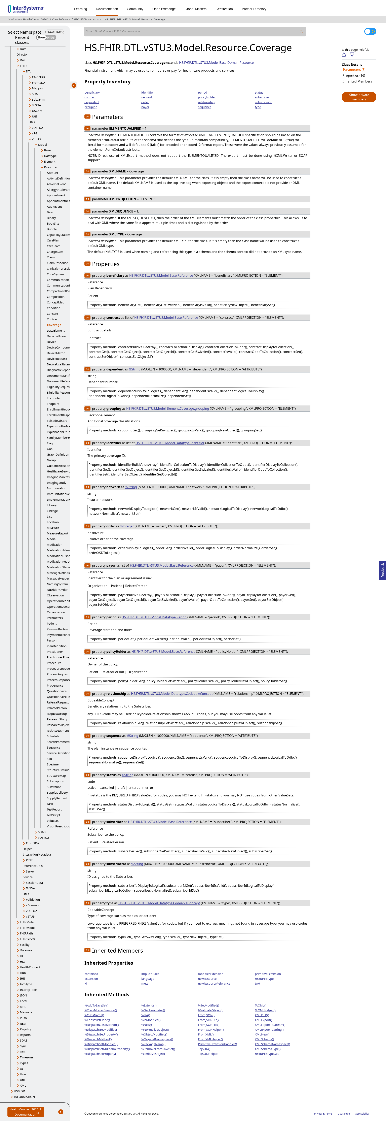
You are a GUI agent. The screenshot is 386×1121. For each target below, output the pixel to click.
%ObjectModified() (154, 1034)
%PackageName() (153, 1044)
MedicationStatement (61, 567)
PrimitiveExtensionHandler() (217, 1044)
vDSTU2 (37, 128)
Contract (53, 319)
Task (50, 804)
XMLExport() (263, 1020)
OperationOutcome (60, 606)
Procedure (54, 663)
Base (47, 150)
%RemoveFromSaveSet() (158, 1049)
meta (144, 983)
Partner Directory (254, 9)
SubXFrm (38, 99)
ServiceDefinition (58, 753)
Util (34, 116)
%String (135, 369)
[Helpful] (344, 55)
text (257, 983)
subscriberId (263, 102)
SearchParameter (59, 742)
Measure (53, 528)
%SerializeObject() (153, 1054)
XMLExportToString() (269, 1029)
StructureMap (56, 775)
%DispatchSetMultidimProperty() (107, 1049)
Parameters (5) (354, 69)
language (147, 979)
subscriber (262, 97)
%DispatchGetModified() (101, 1029)
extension (91, 979)
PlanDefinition (57, 646)
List (49, 516)
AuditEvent (54, 206)
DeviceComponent (59, 347)
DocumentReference (61, 381)
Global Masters (195, 9)
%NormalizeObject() (155, 1029)
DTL (119, 19)
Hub (23, 973)
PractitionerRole (58, 657)
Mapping (38, 88)
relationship (206, 102)
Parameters (55, 618)
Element (49, 161)
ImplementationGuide (62, 499)
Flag (50, 443)
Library (52, 505)
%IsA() (145, 1015)
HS (106, 19)
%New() (146, 1025)
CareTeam (54, 246)
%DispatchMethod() (98, 1039)
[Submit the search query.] (301, 31)
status (259, 92)
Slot (49, 759)
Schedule (53, 736)
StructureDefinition (60, 770)
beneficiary (92, 92)
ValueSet (53, 821)
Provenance (55, 685)
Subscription (55, 781)
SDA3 (36, 94)
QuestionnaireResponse (63, 697)
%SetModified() (208, 1005)
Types (24, 1063)
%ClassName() (94, 1015)
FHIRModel (27, 928)
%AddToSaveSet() (96, 1005)
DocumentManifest (60, 375)
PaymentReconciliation (62, 635)
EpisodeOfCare (57, 421)
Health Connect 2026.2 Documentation (26, 1112)
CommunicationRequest (63, 285)
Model (136, 19)
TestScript (53, 815)
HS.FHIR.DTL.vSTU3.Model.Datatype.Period (154, 617)
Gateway (26, 950)
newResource (207, 979)
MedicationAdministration (65, 550)
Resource (146, 19)
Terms (328, 1113)
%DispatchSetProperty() (100, 1054)
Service (28, 877)
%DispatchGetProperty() (101, 1034)
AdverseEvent (56, 184)
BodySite (53, 223)
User (23, 1074)
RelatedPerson (57, 708)
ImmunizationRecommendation (69, 494)
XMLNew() (262, 1034)
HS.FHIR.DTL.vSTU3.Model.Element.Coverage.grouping (167, 408)
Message (26, 1012)
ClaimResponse (57, 263)
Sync (23, 1046)
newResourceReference (214, 983)
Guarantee (344, 1113)
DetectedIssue (56, 336)
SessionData (34, 883)
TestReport (54, 809)
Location (53, 522)
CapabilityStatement (61, 235)
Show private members (359, 97)
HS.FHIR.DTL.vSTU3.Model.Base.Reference (161, 275)
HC (22, 956)
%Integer (127, 526)
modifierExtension (210, 974)
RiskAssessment (58, 730)
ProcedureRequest (59, 668)
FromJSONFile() (208, 1025)
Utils (32, 122)
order (145, 102)
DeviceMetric (56, 353)
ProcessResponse (59, 680)
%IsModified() (151, 1020)
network (147, 97)
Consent (52, 313)
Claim (51, 257)
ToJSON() (204, 1049)
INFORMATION (24, 1097)
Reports (25, 1035)
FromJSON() (206, 1015)
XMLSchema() (264, 1039)
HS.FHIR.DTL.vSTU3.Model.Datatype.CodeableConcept (172, 693)
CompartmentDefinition (63, 291)
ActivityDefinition (59, 178)
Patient (51, 623)
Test (22, 1052)
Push (23, 1018)
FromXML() (206, 1034)
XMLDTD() (262, 1015)
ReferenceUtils (33, 866)
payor (145, 107)
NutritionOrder (57, 590)
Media (51, 539)
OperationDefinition (61, 601)
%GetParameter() (153, 1010)
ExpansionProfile (58, 426)
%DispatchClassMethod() (101, 1025)
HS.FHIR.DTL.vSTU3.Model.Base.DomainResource (216, 62)
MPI (23, 1006)
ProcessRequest (58, 674)
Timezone (26, 1057)
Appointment (56, 195)
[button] (359, 97)
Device (51, 342)
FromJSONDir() (208, 1020)
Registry (25, 1029)
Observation (55, 595)
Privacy (318, 1113)
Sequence (53, 747)
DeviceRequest (57, 359)
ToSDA (36, 105)
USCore (37, 111)
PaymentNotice (57, 629)
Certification (224, 9)
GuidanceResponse (60, 466)
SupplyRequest (57, 798)
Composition (56, 297)
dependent (91, 102)
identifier (147, 92)
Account (52, 173)
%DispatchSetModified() (101, 1044)
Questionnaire (57, 691)
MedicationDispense (61, 556)
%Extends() (149, 1005)
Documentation (107, 9)
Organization (56, 612)
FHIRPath (26, 933)
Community (135, 9)
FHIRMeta (27, 922)
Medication (54, 544)
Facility (25, 945)
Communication (58, 280)
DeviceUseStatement (61, 364)
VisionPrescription (59, 826)
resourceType (264, 979)
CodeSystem (55, 274)
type (258, 107)
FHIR (112, 19)
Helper (27, 849)
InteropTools (28, 990)
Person (51, 640)
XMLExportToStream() (270, 1025)
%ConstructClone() (97, 1020)
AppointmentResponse (62, 201)
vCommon (33, 905)
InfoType (26, 984)
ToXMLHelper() (265, 1010)
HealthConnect (30, 967)
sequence (204, 107)
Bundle (52, 229)
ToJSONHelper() (209, 1054)
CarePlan (53, 240)
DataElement (56, 330)
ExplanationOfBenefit (61, 432)
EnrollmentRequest (60, 409)
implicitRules (150, 974)
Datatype (50, 156)
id (85, 983)
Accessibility (362, 1113)
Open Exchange (164, 9)
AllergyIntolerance (59, 190)
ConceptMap (55, 302)
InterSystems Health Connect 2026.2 (28, 19)
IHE (22, 978)
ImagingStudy (56, 483)
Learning (80, 9)
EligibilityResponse (60, 392)
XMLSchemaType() (268, 1049)
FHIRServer (27, 939)
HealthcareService (59, 471)
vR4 (34, 133)
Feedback (382, 569)
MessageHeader (58, 578)
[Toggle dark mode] (370, 31)
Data (23, 49)
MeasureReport (57, 533)
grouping (90, 107)
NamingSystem (57, 584)
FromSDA (38, 82)
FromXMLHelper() (210, 1039)
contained (91, 974)
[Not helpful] (352, 55)
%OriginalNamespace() (157, 1039)
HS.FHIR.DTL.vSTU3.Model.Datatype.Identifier (170, 443)
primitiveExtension (268, 974)
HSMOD (19, 1091)
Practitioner (55, 652)
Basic (50, 212)
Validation (33, 899)
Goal (50, 449)
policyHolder (207, 97)
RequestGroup (57, 714)
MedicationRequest (60, 561)
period (202, 92)
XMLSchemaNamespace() (272, 1044)
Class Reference (61, 19)
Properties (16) (354, 75)
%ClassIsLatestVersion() (100, 1010)
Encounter (54, 398)
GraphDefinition (58, 454)
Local (23, 1001)
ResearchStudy (57, 719)
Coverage (159, 19)
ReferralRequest (58, 702)
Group (51, 460)
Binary (51, 218)
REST (29, 860)
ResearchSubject (58, 725)
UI (21, 1068)
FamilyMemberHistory (62, 437)
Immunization (56, 488)
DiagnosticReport (59, 370)
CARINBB (38, 77)
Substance (54, 787)
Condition (53, 308)
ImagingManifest (59, 477)
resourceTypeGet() (267, 1054)
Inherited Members (357, 81)
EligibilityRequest (59, 387)
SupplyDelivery (57, 792)
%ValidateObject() (210, 1010)
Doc (22, 60)
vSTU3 (127, 19)
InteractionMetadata (37, 854)
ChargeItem (55, 252)
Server (30, 871)
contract (90, 97)
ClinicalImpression (59, 268)
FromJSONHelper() (211, 1029)
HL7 (23, 961)
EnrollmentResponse (61, 415)
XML (23, 1085)
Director (22, 54)
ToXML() (260, 1005)
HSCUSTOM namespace (87, 19)
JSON (23, 995)
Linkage (52, 511)
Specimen (53, 764)
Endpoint (53, 404)
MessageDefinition (60, 573)
